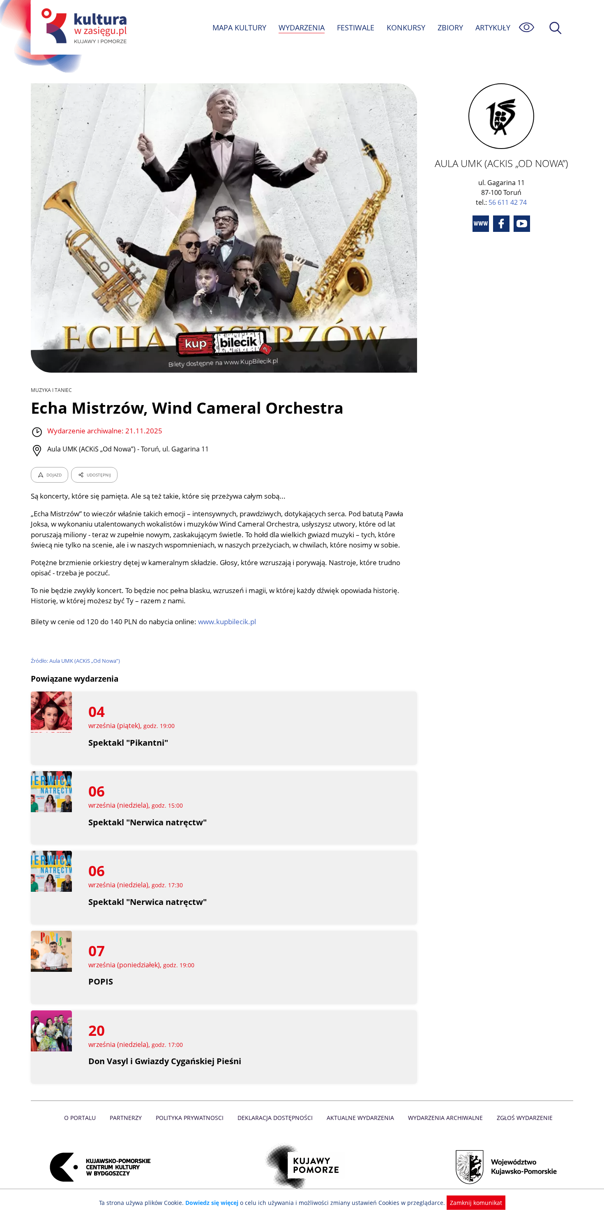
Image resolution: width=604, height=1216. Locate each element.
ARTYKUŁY (492, 27)
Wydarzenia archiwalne (445, 1118)
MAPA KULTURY (239, 27)
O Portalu (80, 1118)
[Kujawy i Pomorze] (302, 1167)
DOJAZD (54, 475)
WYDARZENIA (302, 27)
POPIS (100, 981)
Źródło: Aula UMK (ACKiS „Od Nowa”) (75, 660)
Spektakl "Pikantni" (128, 742)
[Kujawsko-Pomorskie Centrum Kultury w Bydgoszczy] (98, 1167)
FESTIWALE (355, 27)
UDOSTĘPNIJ (99, 475)
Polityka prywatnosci (190, 1118)
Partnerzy (126, 1118)
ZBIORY (450, 27)
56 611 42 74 (508, 202)
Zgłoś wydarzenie (525, 1118)
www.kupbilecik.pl (227, 621)
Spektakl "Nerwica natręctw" (147, 822)
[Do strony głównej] (82, 27)
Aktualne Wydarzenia (360, 1118)
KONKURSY (406, 27)
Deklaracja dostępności (275, 1118)
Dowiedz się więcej (211, 1203)
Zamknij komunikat (476, 1203)
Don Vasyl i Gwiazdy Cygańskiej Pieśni (164, 1061)
